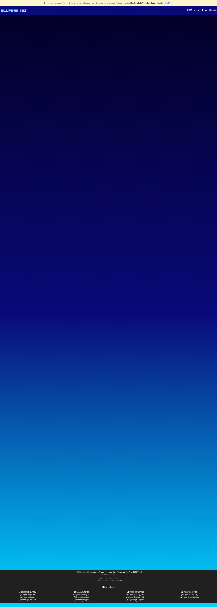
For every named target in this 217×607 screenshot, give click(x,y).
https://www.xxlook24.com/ (81, 599)
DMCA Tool (137, 572)
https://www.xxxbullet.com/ (82, 593)
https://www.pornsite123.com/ (28, 599)
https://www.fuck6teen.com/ (135, 593)
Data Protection (119, 572)
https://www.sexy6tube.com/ (135, 591)
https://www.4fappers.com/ (28, 591)
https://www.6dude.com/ (27, 596)
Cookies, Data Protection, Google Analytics (147, 3)
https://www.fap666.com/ (27, 597)
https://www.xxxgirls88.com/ (81, 601)
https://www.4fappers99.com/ (27, 593)
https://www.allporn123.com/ (135, 599)
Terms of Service (209, 10)
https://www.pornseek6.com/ (135, 596)
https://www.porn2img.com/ (189, 593)
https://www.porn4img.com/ (189, 596)
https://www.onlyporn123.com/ (135, 601)
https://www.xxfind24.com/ (81, 597)
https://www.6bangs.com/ (27, 594)
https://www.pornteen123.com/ (135, 597)
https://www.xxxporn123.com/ (81, 596)
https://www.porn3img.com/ (189, 594)
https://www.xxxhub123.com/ (81, 594)
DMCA (189, 10)
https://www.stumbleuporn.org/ (189, 597)
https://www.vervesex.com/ (81, 591)
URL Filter (128, 572)
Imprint (197, 10)
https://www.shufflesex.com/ (27, 601)
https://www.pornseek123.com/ (135, 594)
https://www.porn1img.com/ (189, 591)
